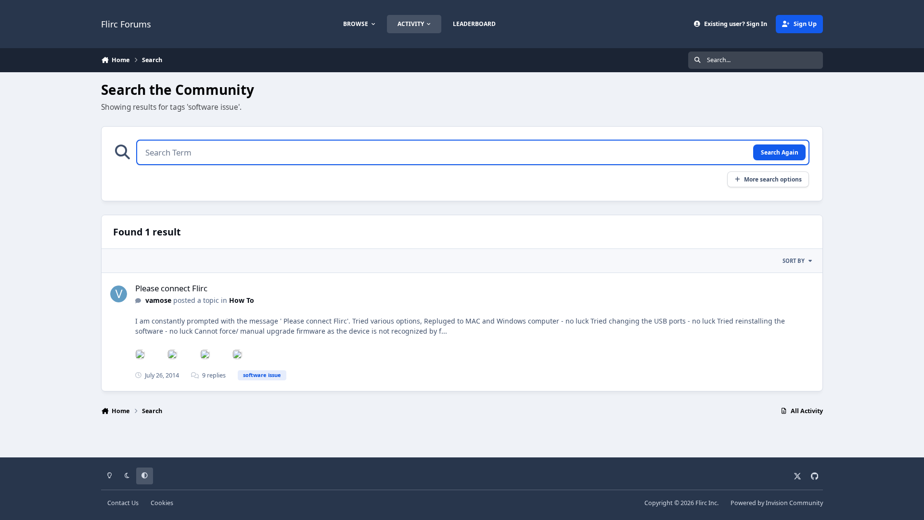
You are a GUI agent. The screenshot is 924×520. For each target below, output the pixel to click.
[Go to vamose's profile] (118, 294)
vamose (158, 300)
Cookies (162, 503)
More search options (773, 179)
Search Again (779, 152)
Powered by (777, 503)
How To (241, 300)
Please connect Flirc (171, 288)
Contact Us (123, 503)
